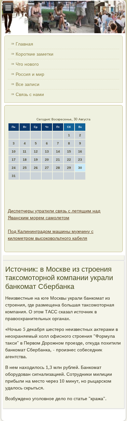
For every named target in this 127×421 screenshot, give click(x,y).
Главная (24, 44)
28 (58, 168)
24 (14, 168)
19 (36, 159)
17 (14, 159)
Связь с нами (30, 94)
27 (47, 168)
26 (36, 168)
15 (69, 151)
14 (58, 151)
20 (47, 159)
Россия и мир (30, 74)
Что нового (27, 64)
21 (58, 159)
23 (80, 159)
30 (80, 168)
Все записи (27, 84)
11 (24, 151)
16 (80, 151)
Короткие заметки (34, 54)
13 (47, 151)
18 (25, 159)
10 (14, 151)
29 (69, 168)
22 (69, 159)
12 (36, 151)
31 (14, 176)
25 (25, 168)
